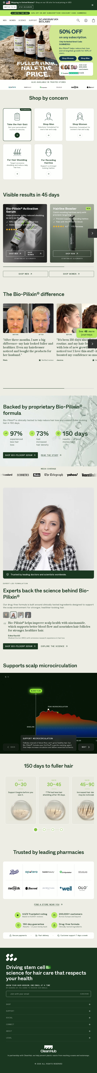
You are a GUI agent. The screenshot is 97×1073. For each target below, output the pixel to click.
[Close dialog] (92, 515)
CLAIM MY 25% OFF (72, 552)
